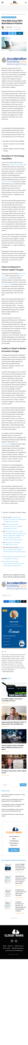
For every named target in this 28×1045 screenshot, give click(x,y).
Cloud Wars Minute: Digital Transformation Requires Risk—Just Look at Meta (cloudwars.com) (13, 563)
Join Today (14, 850)
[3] (10, 244)
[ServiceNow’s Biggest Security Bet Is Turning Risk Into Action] (14, 689)
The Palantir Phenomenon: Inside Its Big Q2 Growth (14, 772)
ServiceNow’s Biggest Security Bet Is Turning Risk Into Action (12, 700)
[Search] (25, 2)
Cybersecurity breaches (16, 164)
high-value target (7, 181)
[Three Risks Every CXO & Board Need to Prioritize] (14, 45)
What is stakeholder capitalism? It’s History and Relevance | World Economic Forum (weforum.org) (13, 538)
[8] (21, 477)
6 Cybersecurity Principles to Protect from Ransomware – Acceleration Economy (14, 519)
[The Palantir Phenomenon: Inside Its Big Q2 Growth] (14, 762)
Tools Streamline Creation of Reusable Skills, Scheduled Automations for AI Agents (13, 747)
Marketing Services (18, 948)
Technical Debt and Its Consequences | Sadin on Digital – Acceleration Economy (13, 526)
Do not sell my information (14, 950)
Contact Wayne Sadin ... (8, 671)
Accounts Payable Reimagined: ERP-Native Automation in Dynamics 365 (20, 867)
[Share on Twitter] (12, 33)
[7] (21, 460)
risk (10, 595)
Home (3, 14)
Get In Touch (6, 948)
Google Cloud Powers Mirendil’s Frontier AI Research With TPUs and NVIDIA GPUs (14, 723)
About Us (10, 946)
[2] (20, 187)
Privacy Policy (19, 946)
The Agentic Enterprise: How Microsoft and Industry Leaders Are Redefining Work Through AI (20, 906)
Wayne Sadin (9, 27)
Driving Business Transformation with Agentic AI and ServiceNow (20, 892)
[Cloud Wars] (14, 2)
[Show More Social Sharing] (24, 33)
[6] (20, 426)
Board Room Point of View (9, 17)
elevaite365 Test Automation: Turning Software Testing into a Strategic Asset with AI (20, 879)
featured (4, 595)
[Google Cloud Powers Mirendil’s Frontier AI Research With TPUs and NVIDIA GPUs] (14, 713)
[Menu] (3, 2)
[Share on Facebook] (5, 33)
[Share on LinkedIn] (19, 33)
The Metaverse (6, 284)
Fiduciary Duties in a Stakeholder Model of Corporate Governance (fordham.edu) (14, 549)
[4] (16, 304)
